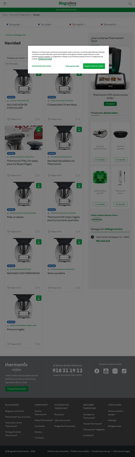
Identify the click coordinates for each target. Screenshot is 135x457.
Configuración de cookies (41, 66)
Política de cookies (45, 59)
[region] (68, 60)
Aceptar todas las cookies (94, 66)
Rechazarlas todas (72, 66)
